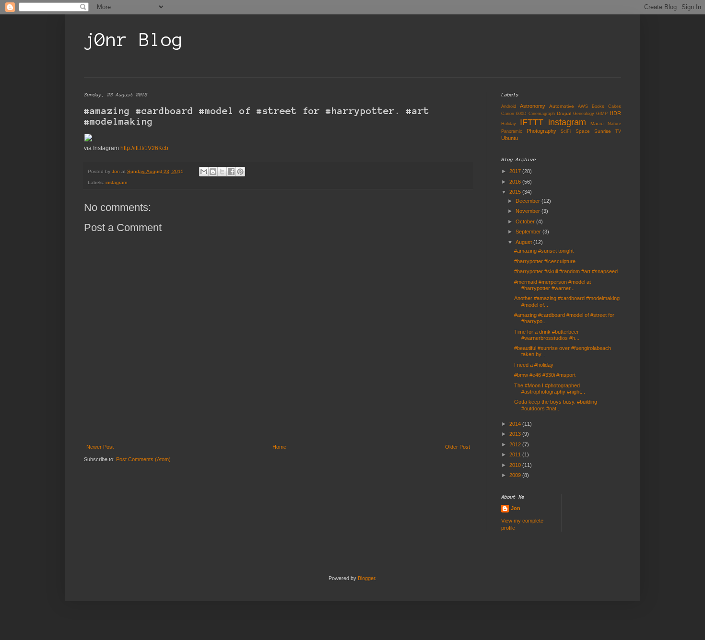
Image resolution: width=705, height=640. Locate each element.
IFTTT (531, 122)
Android (508, 106)
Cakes (614, 106)
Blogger (366, 578)
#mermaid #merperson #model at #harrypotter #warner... (552, 285)
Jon (515, 508)
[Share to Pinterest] (240, 171)
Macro (597, 123)
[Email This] (204, 171)
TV (618, 131)
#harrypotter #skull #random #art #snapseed (566, 271)
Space (583, 131)
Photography (541, 131)
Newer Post (100, 447)
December (528, 201)
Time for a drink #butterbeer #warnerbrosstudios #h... (546, 335)
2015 (515, 192)
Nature (614, 123)
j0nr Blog (133, 40)
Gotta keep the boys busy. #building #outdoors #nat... (555, 405)
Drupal (564, 113)
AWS (583, 106)
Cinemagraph (542, 113)
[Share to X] (222, 171)
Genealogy (583, 113)
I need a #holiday (533, 365)
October (526, 221)
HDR (615, 113)
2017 (515, 171)
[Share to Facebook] (231, 171)
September (529, 231)
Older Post (457, 447)
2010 (515, 465)
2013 (515, 434)
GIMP (602, 113)
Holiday (508, 123)
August (524, 242)
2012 (515, 444)
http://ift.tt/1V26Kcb (144, 148)
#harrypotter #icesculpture (545, 261)
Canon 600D (514, 113)
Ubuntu (509, 138)
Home (279, 447)
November (528, 211)
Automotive (561, 106)
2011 (515, 454)
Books (598, 106)
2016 (515, 182)
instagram (116, 182)
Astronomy (532, 106)
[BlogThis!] (213, 171)
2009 (515, 475)
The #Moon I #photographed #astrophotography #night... (549, 389)
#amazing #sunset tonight (544, 251)
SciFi (566, 131)
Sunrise (602, 131)
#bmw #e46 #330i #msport (545, 375)
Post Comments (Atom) (143, 459)
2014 (515, 424)
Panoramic (511, 131)
